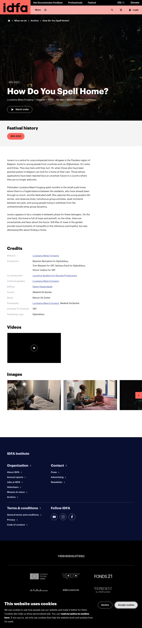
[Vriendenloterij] (71, 556)
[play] (34, 348)
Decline (105, 605)
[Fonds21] (103, 576)
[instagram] (63, 517)
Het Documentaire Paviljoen (48, 3)
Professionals (75, 3)
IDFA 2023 (15, 136)
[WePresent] (103, 590)
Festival (92, 3)
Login (136, 10)
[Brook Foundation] (71, 590)
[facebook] (72, 517)
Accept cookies (126, 605)
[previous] (3, 395)
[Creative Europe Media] (39, 576)
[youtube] (54, 517)
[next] (138, 395)
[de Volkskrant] (39, 590)
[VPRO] (71, 576)
